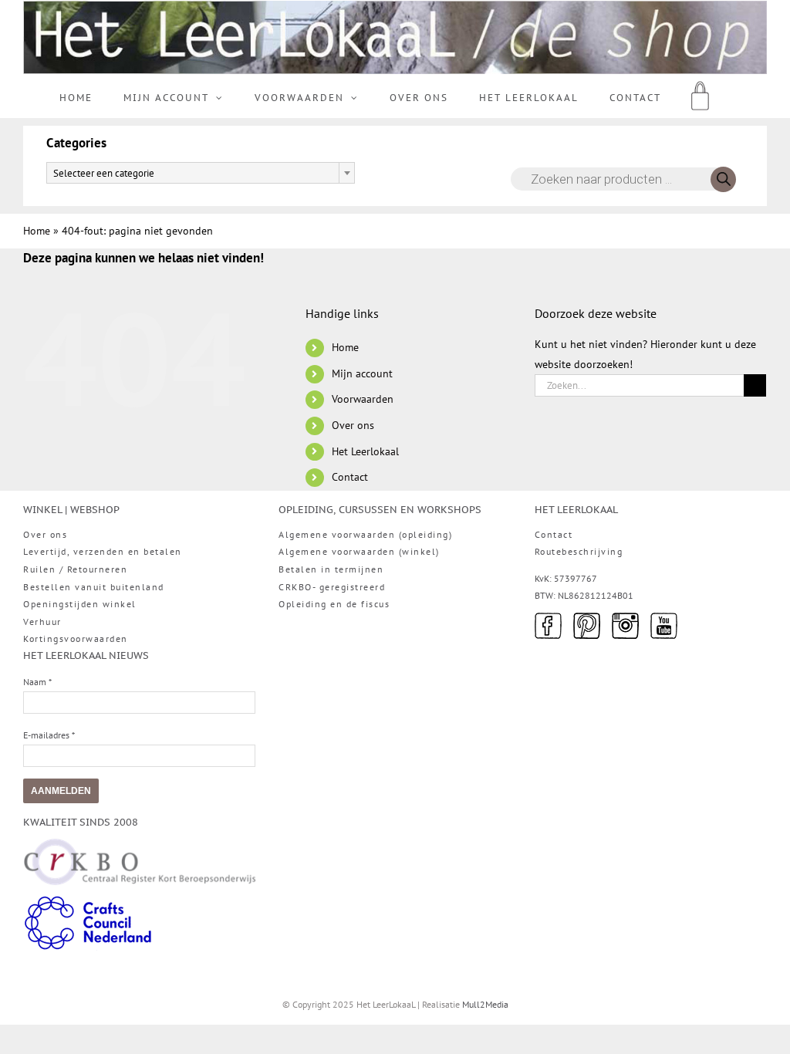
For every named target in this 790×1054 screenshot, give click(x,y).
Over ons (353, 425)
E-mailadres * (49, 735)
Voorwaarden (362, 399)
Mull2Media (485, 1004)
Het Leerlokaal (365, 451)
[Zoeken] (723, 179)
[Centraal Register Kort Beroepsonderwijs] (139, 847)
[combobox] (200, 173)
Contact (350, 477)
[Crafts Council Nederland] (88, 903)
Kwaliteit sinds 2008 (80, 822)
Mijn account (362, 373)
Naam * (37, 681)
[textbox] (200, 173)
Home (36, 231)
